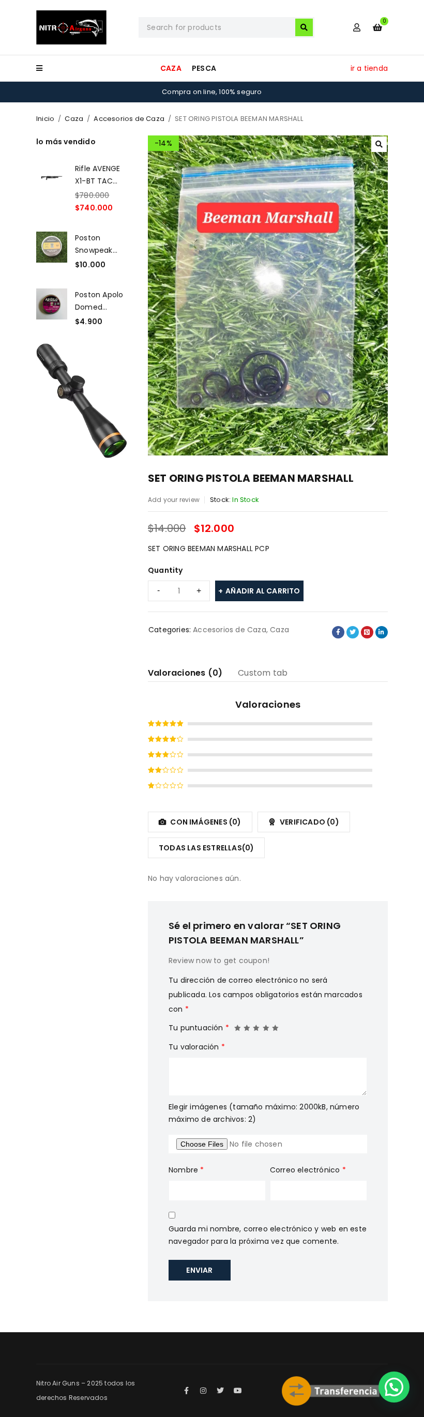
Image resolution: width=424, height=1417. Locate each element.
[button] (379, 144)
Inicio (45, 119)
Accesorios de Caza (129, 119)
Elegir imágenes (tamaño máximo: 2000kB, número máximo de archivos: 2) (264, 1113)
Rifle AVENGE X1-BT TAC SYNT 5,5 (97, 174)
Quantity (165, 570)
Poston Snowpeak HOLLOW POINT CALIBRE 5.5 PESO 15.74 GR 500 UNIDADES (101, 244)
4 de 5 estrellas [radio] (266, 1025)
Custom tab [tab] (262, 673)
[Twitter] (221, 1390)
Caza (74, 119)
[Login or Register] (356, 27)
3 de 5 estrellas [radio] (256, 1025)
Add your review (174, 499)
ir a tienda (369, 68)
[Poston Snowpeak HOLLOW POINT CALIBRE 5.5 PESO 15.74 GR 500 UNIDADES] (51, 251)
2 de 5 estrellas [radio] (247, 1025)
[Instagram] (203, 1390)
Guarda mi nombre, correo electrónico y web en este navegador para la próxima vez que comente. (268, 1235)
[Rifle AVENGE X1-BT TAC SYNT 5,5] (51, 188)
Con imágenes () (205, 822)
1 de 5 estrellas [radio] (237, 1025)
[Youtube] (238, 1390)
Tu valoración (197, 1047)
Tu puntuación (199, 1028)
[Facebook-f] (186, 1390)
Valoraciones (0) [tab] (185, 673)
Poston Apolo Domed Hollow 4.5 (99, 301)
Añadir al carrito (262, 591)
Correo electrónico (308, 1170)
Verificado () (308, 822)
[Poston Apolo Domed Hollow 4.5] (51, 308)
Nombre (186, 1170)
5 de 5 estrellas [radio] (275, 1025)
